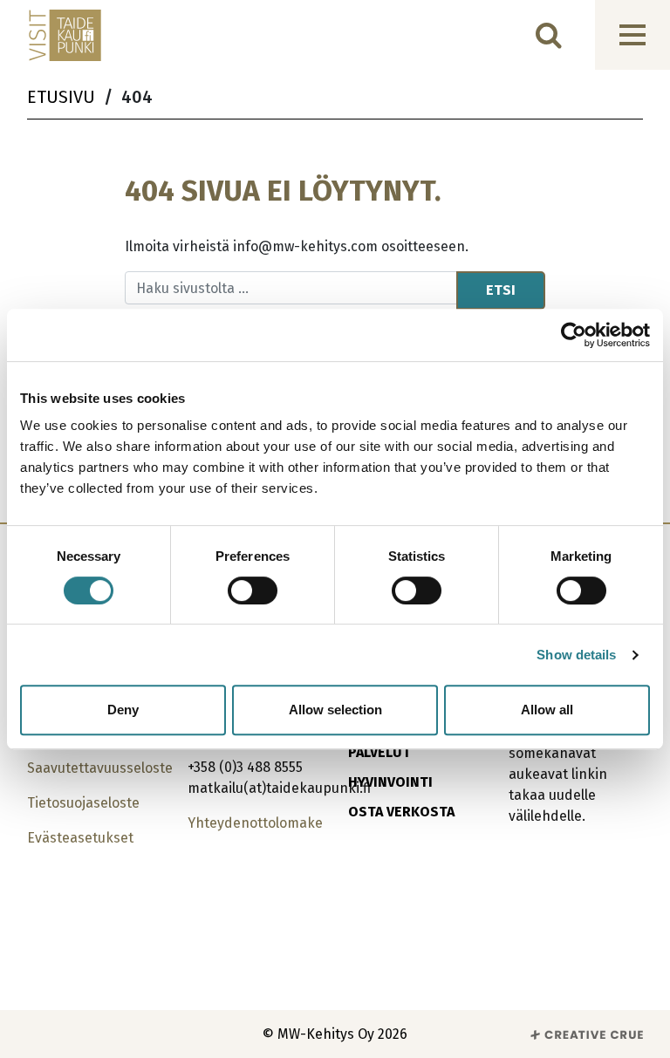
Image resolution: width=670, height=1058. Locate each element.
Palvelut (379, 752)
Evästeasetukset (80, 837)
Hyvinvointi (390, 782)
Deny (123, 709)
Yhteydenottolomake (255, 823)
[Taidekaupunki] (53, 35)
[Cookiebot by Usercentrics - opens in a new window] (573, 335)
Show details (576, 654)
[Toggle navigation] (632, 35)
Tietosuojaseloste (83, 803)
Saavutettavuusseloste (100, 768)
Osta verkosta (401, 811)
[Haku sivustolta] (548, 35)
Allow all (547, 709)
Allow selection (335, 709)
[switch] (252, 590)
